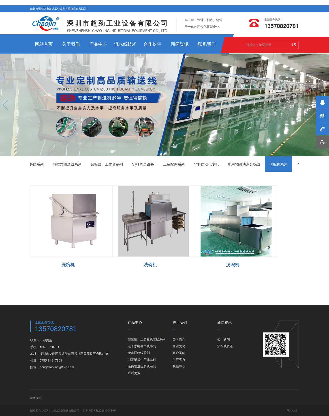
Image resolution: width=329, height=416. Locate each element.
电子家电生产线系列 (142, 346)
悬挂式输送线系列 (43, 164)
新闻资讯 (180, 44)
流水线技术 (125, 44)
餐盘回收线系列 (139, 352)
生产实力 (179, 359)
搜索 (293, 44)
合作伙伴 (152, 44)
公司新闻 (223, 339)
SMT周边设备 (119, 164)
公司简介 (179, 339)
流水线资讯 (225, 346)
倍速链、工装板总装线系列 (146, 339)
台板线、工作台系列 (83, 164)
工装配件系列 (150, 164)
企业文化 (179, 346)
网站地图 (292, 410)
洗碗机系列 (255, 164)
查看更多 (134, 373)
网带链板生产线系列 (142, 359)
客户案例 (179, 352)
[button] (161, 152)
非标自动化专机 (182, 164)
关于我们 (71, 44)
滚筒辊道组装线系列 (142, 366)
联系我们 (207, 44)
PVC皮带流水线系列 (289, 164)
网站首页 (44, 44)
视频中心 (179, 366)
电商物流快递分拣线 (221, 164)
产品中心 (98, 44)
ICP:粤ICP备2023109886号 (100, 410)
